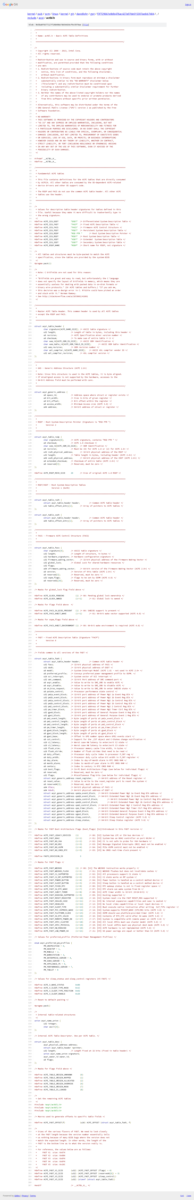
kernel (31, 14)
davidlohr (82, 14)
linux (55, 14)
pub (39, 14)
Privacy (25, 1195)
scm (47, 14)
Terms (33, 1195)
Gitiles (17, 1195)
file (85, 25)
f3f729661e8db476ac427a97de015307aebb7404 (125, 14)
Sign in (188, 4)
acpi (41, 18)
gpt (92, 14)
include (31, 18)
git (72, 14)
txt (182, 1195)
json (189, 1195)
